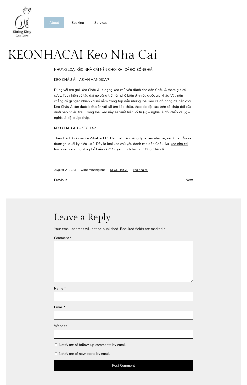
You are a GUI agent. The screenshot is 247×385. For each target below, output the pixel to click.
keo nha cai (179, 143)
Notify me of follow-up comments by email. (92, 344)
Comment (62, 238)
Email (59, 307)
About (54, 22)
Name (60, 288)
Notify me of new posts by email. (84, 353)
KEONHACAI (119, 170)
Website (60, 326)
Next (189, 180)
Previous (60, 180)
